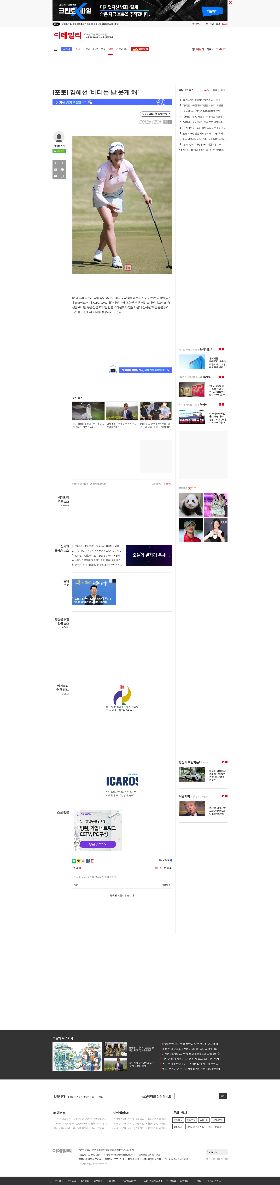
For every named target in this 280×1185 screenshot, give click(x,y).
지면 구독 (168, 484)
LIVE (56, 24)
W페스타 (204, 1120)
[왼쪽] (111, 581)
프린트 (62, 169)
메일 (55, 169)
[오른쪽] (114, 581)
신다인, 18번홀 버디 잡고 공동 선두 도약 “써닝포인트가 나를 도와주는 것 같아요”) (111, 555)
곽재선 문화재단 (215, 1127)
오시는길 (85, 1180)
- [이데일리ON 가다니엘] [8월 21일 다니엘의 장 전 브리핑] (138, 1128)
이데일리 (83, 35)
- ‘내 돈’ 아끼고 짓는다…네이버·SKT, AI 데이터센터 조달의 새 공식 (80, 1118)
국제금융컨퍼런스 (195, 1127)
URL (62, 176)
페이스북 (55, 163)
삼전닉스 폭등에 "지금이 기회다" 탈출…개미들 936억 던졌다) (102, 560)
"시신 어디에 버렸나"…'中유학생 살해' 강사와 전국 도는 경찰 (192, 1063)
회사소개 (59, 1180)
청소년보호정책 (129, 1180)
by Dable (65, 627)
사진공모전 (218, 1120)
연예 (223, 90)
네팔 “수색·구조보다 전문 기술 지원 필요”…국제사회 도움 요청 (193, 1048)
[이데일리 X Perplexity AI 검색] (112, 102)
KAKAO (55, 176)
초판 (218, 24)
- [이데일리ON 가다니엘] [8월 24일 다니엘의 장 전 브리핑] (138, 1123)
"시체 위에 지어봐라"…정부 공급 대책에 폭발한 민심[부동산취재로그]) (106, 546)
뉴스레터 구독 (156, 484)
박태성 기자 (59, 145)
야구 (95, 49)
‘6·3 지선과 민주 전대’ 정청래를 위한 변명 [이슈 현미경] (189, 1068)
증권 (215, 90)
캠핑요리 (178, 1127)
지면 (212, 24)
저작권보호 (171, 1180)
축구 (103, 49)
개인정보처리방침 (213, 1180)
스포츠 (86, 49)
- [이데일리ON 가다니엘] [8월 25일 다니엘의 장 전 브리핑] (138, 1118)
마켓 (210, 49)
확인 (223, 1096)
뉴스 (206, 90)
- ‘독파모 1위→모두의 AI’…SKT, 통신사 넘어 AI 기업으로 (78, 1128)
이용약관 (111, 1180)
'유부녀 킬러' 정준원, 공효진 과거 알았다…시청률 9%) (98, 550)
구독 (206, 24)
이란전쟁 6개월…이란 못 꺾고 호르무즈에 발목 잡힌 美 (189, 1053)
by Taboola (64, 505)
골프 (110, 49)
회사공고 (72, 1180)
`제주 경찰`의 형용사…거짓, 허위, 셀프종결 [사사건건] (189, 1058)
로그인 (225, 24)
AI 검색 (66, 49)
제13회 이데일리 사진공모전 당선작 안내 (87, 1096)
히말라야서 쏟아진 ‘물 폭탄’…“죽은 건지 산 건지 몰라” (189, 1043)
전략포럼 (191, 1120)
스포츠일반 (122, 49)
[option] (113, 24)
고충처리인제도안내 (153, 1180)
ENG (198, 24)
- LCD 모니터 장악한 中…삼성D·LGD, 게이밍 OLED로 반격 (79, 1123)
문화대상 (178, 1120)
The (221, 49)
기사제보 (197, 1180)
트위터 (62, 163)
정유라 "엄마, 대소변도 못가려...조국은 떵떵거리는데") (98, 564)
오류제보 (184, 1180)
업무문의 (98, 1180)
